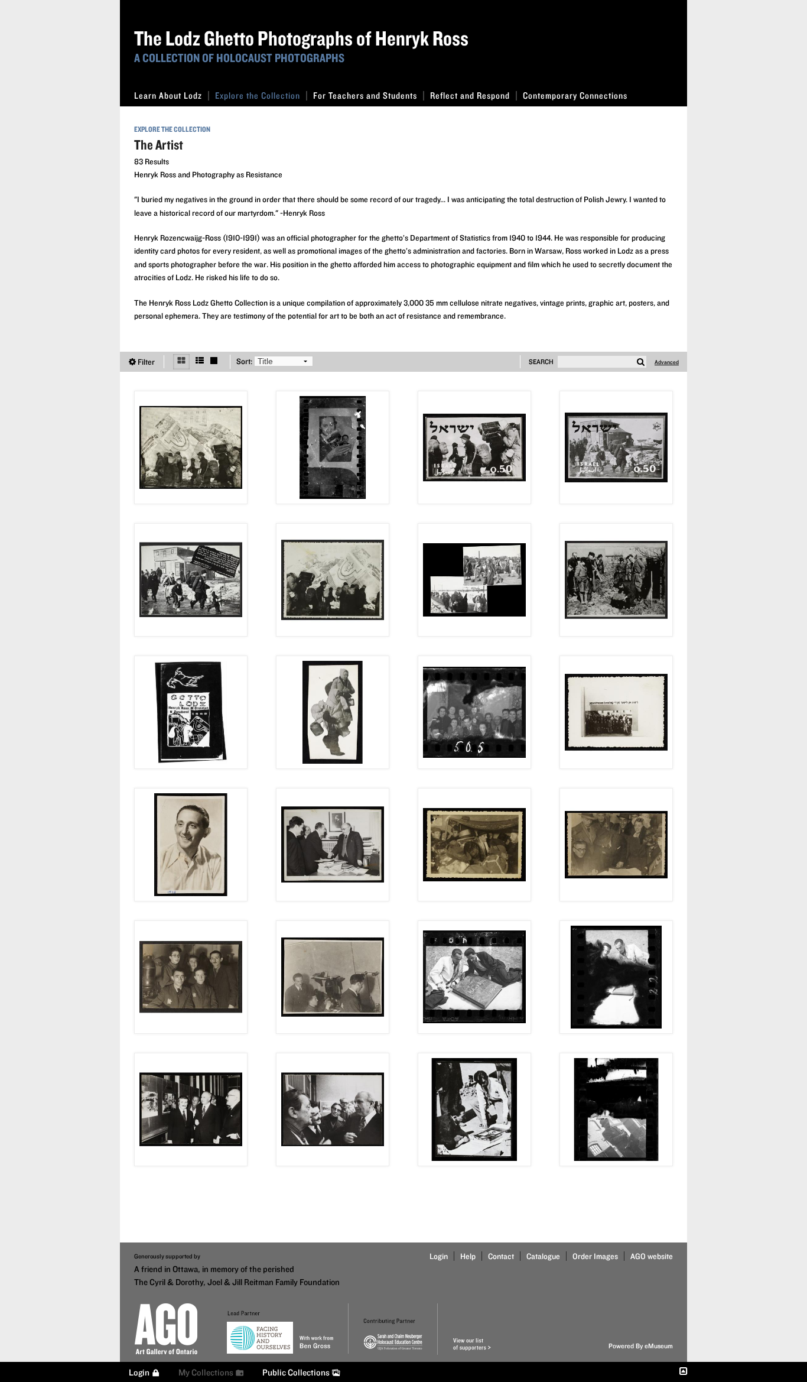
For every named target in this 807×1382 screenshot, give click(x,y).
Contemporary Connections (575, 95)
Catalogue (543, 1256)
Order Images (595, 1256)
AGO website (651, 1256)
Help (468, 1256)
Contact (501, 1256)
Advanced (667, 361)
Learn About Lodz (168, 95)
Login (438, 1256)
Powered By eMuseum (640, 1345)
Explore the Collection (257, 95)
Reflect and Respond (470, 95)
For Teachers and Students (365, 95)
